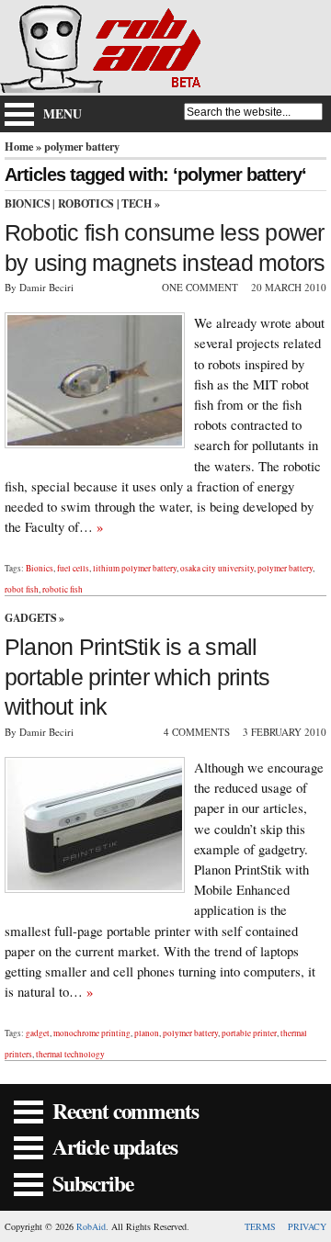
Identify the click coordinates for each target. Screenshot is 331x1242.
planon (146, 1033)
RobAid (91, 1226)
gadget (38, 1033)
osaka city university (217, 568)
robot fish (22, 589)
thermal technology (70, 1054)
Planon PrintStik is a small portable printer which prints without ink (137, 677)
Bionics (27, 203)
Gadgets (30, 618)
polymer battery (285, 568)
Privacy (307, 1226)
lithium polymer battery (135, 568)
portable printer (249, 1033)
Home (19, 146)
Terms (260, 1226)
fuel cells (73, 568)
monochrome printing (92, 1033)
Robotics (86, 203)
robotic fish (62, 589)
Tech (136, 203)
